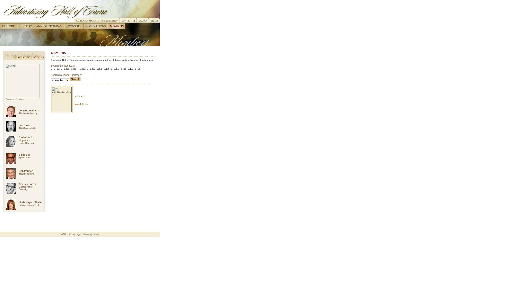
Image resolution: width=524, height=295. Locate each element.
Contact (96, 234)
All (139, 68)
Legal (78, 234)
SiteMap (87, 234)
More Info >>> (81, 104)
